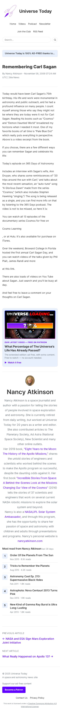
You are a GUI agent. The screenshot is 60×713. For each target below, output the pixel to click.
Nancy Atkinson (14, 73)
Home (13, 23)
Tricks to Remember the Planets (30, 565)
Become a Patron (14, 689)
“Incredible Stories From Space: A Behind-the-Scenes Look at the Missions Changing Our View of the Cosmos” (30, 482)
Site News (14, 77)
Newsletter (44, 23)
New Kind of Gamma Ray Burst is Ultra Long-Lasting (33, 606)
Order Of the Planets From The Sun (31, 555)
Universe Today (35, 11)
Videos (22, 23)
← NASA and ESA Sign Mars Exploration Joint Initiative (28, 640)
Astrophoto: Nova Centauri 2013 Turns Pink (33, 592)
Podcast (32, 23)
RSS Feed (38, 31)
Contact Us (22, 697)
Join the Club (24, 31)
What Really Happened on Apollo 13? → (27, 656)
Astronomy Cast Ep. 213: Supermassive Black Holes (26, 578)
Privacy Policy (37, 697)
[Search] (55, 40)
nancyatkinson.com (30, 541)
